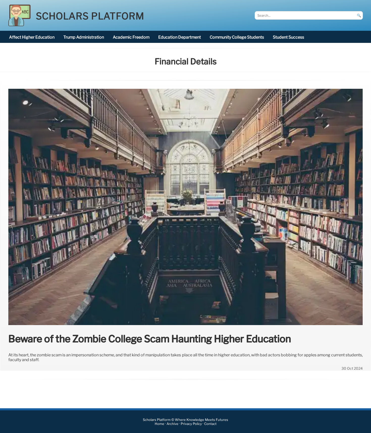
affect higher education (32, 37)
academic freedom (131, 37)
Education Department (179, 37)
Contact (210, 424)
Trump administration (83, 37)
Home (159, 424)
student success (288, 37)
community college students (237, 37)
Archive (172, 424)
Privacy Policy (191, 424)
